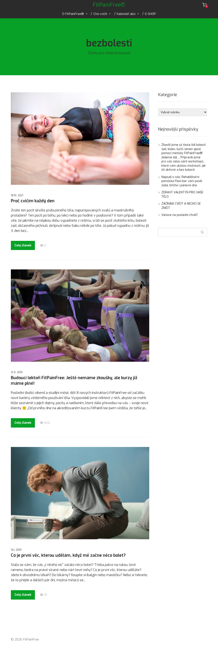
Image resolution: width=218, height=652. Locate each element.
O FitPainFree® (73, 14)
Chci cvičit (100, 14)
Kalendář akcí (126, 14)
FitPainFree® (109, 4)
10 (45, 595)
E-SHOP (150, 14)
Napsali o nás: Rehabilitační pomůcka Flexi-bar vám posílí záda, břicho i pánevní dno (181, 181)
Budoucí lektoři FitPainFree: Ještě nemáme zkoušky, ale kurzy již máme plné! (74, 380)
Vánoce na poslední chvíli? (179, 215)
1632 (47, 423)
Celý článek (22, 245)
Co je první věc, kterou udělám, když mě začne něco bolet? (68, 555)
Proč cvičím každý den (32, 201)
